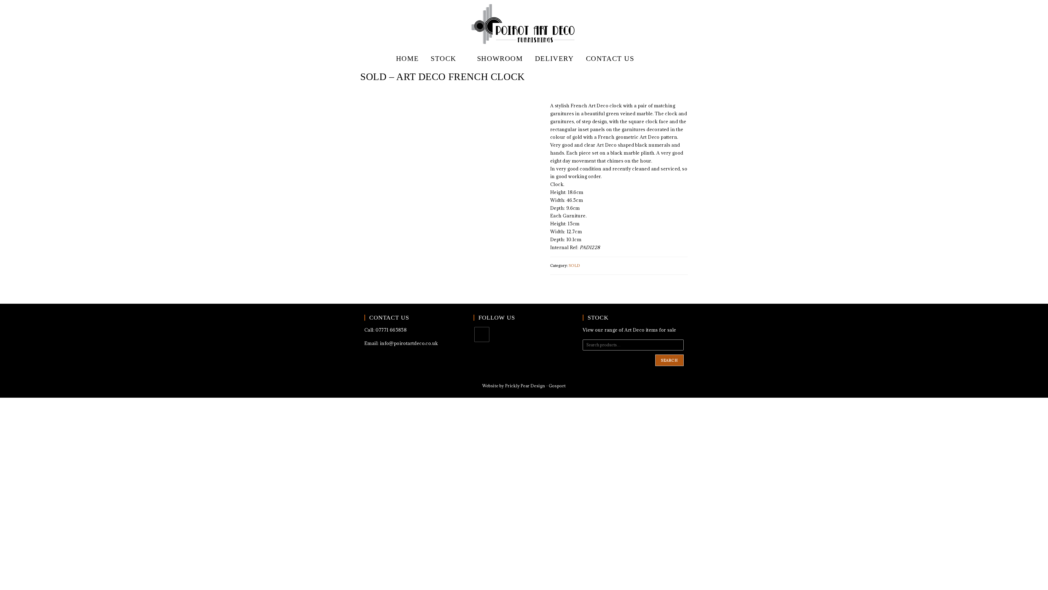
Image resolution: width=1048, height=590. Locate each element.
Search (669, 360)
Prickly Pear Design (525, 385)
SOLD (574, 265)
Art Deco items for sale (650, 330)
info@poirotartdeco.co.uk (409, 343)
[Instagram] (481, 334)
